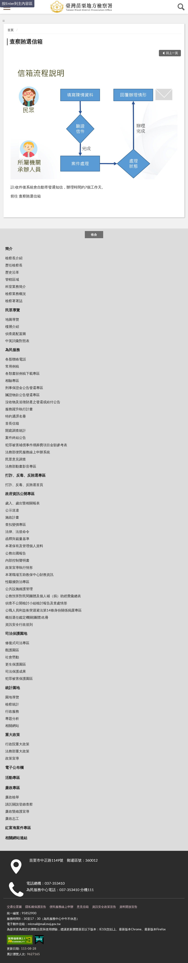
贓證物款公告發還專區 (22, 395)
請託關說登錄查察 (19, 804)
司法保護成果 (15, 671)
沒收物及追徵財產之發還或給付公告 (32, 402)
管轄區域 (12, 279)
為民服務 (12, 350)
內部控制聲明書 (17, 560)
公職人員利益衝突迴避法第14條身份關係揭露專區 (43, 610)
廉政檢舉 (12, 797)
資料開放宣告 (128, 907)
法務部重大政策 (17, 751)
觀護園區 (12, 650)
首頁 (11, 30)
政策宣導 (12, 758)
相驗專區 (12, 381)
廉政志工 (12, 818)
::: (4, 20)
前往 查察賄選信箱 (26, 196)
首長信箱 (12, 423)
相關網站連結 (16, 838)
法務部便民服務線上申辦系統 (27, 452)
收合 (94, 234)
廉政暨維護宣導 (17, 811)
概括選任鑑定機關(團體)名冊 (26, 617)
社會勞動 (12, 657)
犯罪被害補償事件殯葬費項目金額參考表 (36, 445)
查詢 (181, 7)
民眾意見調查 (15, 459)
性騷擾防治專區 (17, 582)
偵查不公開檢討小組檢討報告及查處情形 (36, 603)
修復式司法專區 (17, 643)
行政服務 (12, 711)
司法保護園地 (16, 633)
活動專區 (12, 778)
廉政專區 (12, 788)
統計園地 (12, 688)
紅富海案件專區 (18, 828)
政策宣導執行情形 (19, 567)
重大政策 (12, 735)
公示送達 (12, 510)
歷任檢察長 (13, 265)
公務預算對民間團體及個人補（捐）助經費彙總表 (43, 596)
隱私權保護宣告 (35, 907)
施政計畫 (12, 517)
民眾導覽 (12, 310)
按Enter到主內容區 (17, 4)
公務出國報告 (15, 553)
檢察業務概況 (15, 294)
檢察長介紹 (13, 258)
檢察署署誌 (13, 301)
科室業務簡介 (15, 287)
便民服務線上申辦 (61, 907)
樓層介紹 (12, 327)
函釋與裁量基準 (17, 539)
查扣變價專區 (15, 524)
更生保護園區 (15, 664)
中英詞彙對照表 (17, 341)
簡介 (9, 249)
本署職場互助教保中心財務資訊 (29, 575)
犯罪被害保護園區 (19, 678)
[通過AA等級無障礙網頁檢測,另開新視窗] (20, 940)
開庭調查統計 (15, 430)
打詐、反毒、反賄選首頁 (24, 485)
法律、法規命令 (17, 532)
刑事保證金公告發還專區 (24, 388)
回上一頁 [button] (172, 53)
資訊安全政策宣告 (104, 907)
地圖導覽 (12, 319)
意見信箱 (83, 907)
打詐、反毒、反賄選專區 (25, 475)
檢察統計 (12, 704)
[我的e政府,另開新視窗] (39, 940)
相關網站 (12, 726)
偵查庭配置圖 (15, 334)
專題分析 (12, 718)
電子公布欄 (14, 767)
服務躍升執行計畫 (19, 409)
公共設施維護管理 (19, 589)
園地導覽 (12, 697)
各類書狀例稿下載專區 (22, 373)
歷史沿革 (12, 272)
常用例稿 (12, 366)
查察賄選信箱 (26, 42)
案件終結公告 (15, 438)
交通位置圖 (14, 907)
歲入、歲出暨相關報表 (22, 503)
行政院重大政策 (17, 744)
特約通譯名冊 (15, 416)
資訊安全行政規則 (19, 624)
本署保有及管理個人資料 (24, 546)
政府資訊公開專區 (20, 494)
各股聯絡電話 (15, 359)
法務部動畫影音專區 (20, 466)
